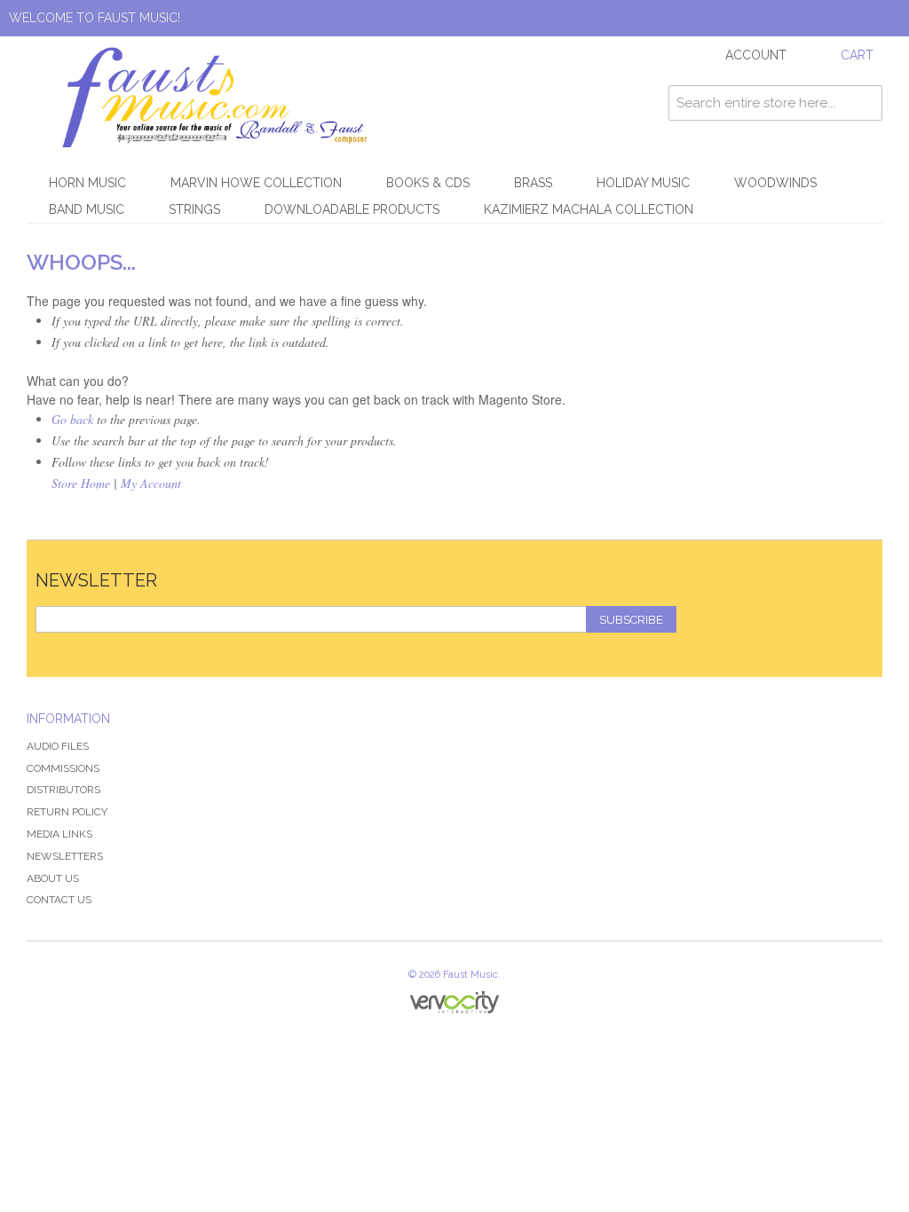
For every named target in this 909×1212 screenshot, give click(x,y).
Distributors (63, 789)
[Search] (864, 103)
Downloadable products (352, 209)
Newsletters (65, 856)
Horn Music (87, 183)
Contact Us (59, 899)
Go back (72, 419)
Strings (194, 209)
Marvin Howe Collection (256, 183)
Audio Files (58, 746)
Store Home (80, 483)
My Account (151, 483)
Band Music (86, 209)
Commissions (63, 768)
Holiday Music (643, 183)
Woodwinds (775, 183)
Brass (533, 183)
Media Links (59, 834)
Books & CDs (428, 183)
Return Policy (67, 812)
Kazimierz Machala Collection (588, 209)
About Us (53, 878)
